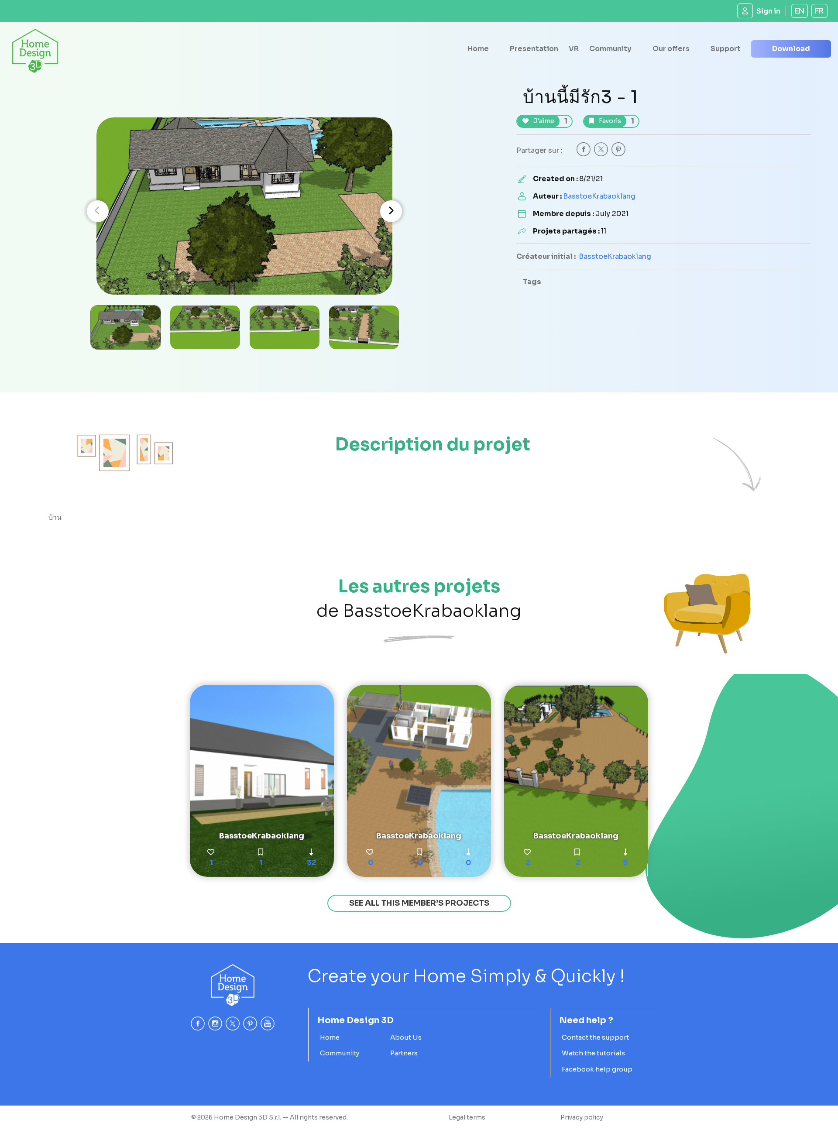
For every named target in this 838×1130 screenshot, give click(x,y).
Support (726, 48)
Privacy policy (581, 1117)
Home (478, 48)
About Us (406, 1037)
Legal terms (467, 1117)
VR (574, 48)
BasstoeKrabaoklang (599, 196)
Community (610, 48)
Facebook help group (597, 1069)
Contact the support (595, 1037)
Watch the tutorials (593, 1053)
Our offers (671, 48)
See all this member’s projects (419, 903)
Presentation (534, 48)
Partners (404, 1053)
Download (791, 48)
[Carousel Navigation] (244, 211)
